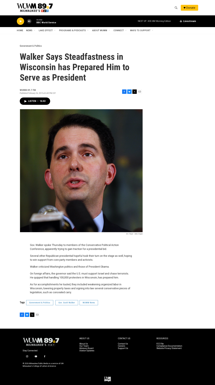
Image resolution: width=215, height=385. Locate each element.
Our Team (84, 346)
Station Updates (86, 351)
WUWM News (89, 302)
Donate (190, 7)
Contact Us (123, 344)
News (29, 30)
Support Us (123, 348)
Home (20, 30)
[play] (20, 21)
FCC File (160, 344)
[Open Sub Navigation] (34, 30)
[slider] (33, 21)
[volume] (29, 21)
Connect (118, 30)
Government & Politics (31, 45)
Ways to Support (140, 30)
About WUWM (99, 30)
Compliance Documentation (169, 346)
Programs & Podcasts (72, 30)
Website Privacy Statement (169, 348)
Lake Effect (46, 30)
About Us (83, 344)
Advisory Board (86, 348)
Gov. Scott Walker (67, 302)
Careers (121, 346)
